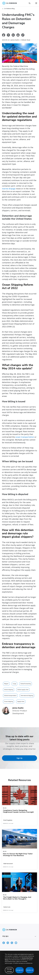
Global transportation (10, 695)
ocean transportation (24, 437)
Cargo (14, 684)
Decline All (29, 970)
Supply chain (20, 701)
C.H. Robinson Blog (9, 8)
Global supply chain (22, 689)
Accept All (19, 970)
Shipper (6, 684)
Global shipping (8, 689)
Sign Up (19, 758)
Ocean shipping (8, 701)
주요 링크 (5, 936)
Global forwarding (25, 684)
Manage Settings (9, 970)
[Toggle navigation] (36, 3)
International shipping (27, 695)
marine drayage (9, 188)
